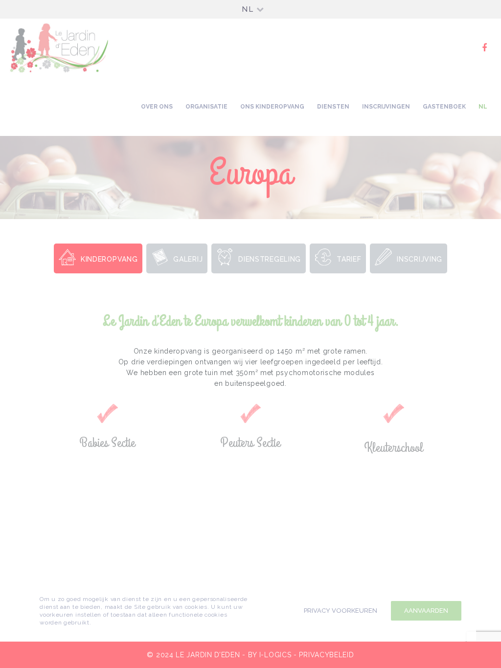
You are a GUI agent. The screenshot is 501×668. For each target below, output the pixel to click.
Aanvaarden (426, 610)
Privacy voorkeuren (340, 610)
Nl (248, 9)
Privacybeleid (326, 655)
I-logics (275, 655)
